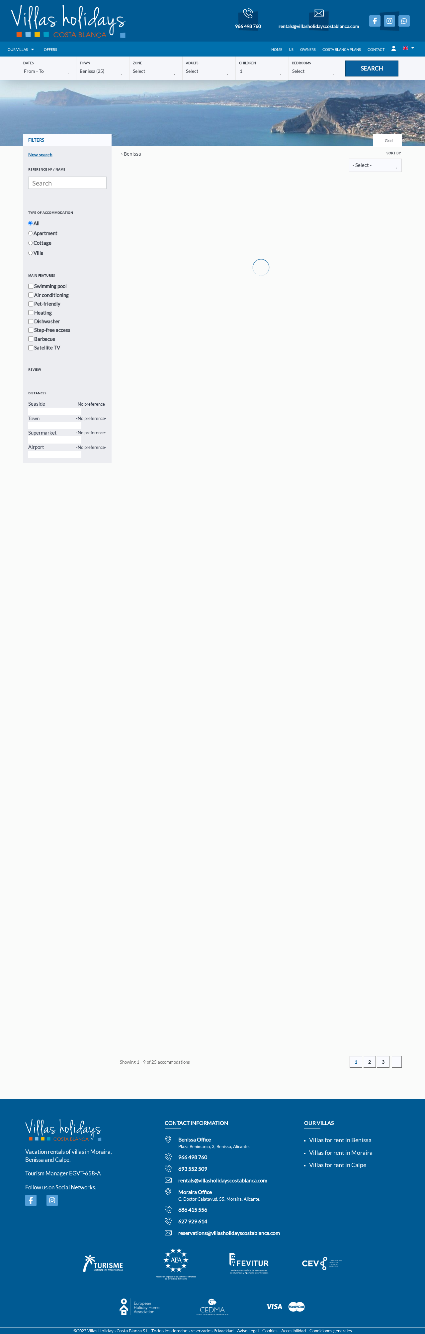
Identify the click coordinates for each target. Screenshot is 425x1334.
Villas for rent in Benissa (340, 1139)
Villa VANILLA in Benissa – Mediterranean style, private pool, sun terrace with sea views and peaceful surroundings (313, 382)
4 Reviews (287, 197)
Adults (192, 63)
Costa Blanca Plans (341, 49)
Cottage (42, 243)
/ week (307, 261)
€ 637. (314, 451)
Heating (43, 313)
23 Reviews (274, 785)
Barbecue (44, 339)
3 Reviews (273, 883)
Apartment (45, 233)
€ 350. (314, 255)
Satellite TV (47, 347)
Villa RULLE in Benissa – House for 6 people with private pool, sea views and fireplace (313, 677)
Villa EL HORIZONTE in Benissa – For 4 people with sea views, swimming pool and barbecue (313, 480)
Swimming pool (50, 286)
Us (291, 49)
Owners (308, 49)
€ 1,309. (317, 647)
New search (40, 154)
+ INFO (374, 256)
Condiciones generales (330, 1330)
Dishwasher (47, 321)
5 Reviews (273, 491)
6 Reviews (273, 589)
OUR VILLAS (18, 49)
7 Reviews (273, 687)
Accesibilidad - (294, 1330)
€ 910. (314, 1040)
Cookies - (271, 1330)
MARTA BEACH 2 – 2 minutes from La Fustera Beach (309, 186)
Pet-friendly (47, 304)
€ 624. (314, 844)
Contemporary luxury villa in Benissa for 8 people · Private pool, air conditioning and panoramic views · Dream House (313, 873)
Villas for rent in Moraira (341, 1152)
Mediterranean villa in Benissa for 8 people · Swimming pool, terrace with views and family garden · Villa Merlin (313, 284)
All (37, 223)
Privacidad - (224, 1330)
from (307, 249)
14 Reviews (274, 393)
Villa (38, 253)
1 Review (272, 295)
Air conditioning (51, 295)
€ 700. (314, 942)
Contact (376, 49)
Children (247, 63)
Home (276, 49)
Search (372, 68)
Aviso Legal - (249, 1330)
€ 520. (314, 549)
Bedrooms (301, 63)
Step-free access (52, 330)
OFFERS (50, 49)
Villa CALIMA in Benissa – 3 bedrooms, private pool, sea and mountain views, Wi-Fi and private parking (313, 775)
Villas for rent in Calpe (337, 1164)
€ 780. (314, 353)
